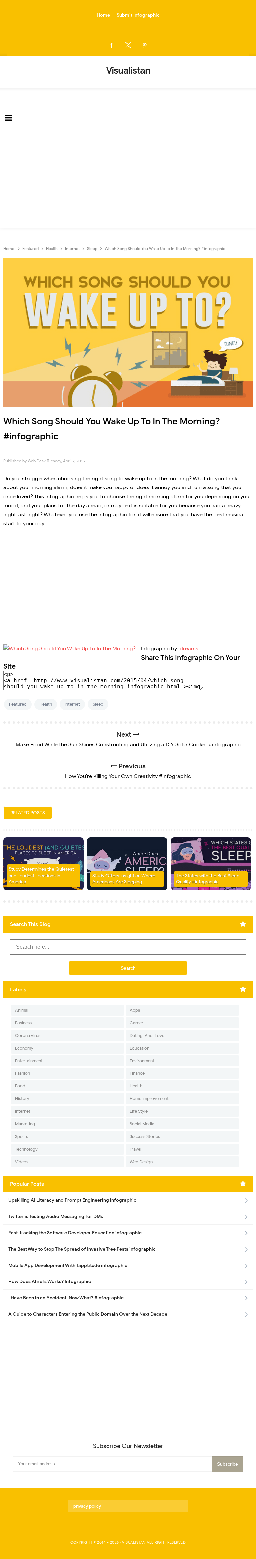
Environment (142, 1061)
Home (103, 15)
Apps (135, 1010)
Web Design (141, 1162)
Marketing (25, 1124)
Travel (135, 1149)
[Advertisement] (128, 178)
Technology (26, 1149)
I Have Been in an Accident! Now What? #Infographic (66, 1298)
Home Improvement (149, 1098)
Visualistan (134, 1542)
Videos (21, 1162)
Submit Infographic (138, 15)
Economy (24, 1048)
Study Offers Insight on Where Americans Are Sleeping (123, 879)
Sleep (98, 704)
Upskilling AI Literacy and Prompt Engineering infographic (72, 1200)
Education (139, 1048)
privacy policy (87, 1506)
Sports (21, 1136)
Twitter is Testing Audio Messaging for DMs (55, 1216)
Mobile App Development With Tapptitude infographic (67, 1265)
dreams (189, 648)
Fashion (22, 1073)
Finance (137, 1073)
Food (20, 1086)
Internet (72, 704)
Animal (21, 1010)
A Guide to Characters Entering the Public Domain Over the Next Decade (87, 1314)
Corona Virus (27, 1035)
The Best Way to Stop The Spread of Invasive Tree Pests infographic (82, 1249)
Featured (18, 704)
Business (23, 1023)
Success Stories (145, 1136)
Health (45, 704)
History (22, 1098)
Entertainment (29, 1061)
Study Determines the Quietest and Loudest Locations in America (41, 875)
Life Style (139, 1111)
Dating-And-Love (147, 1035)
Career (136, 1023)
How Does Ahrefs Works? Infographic (49, 1281)
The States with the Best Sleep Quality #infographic (207, 879)
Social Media (142, 1124)
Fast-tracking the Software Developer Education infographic (75, 1233)
